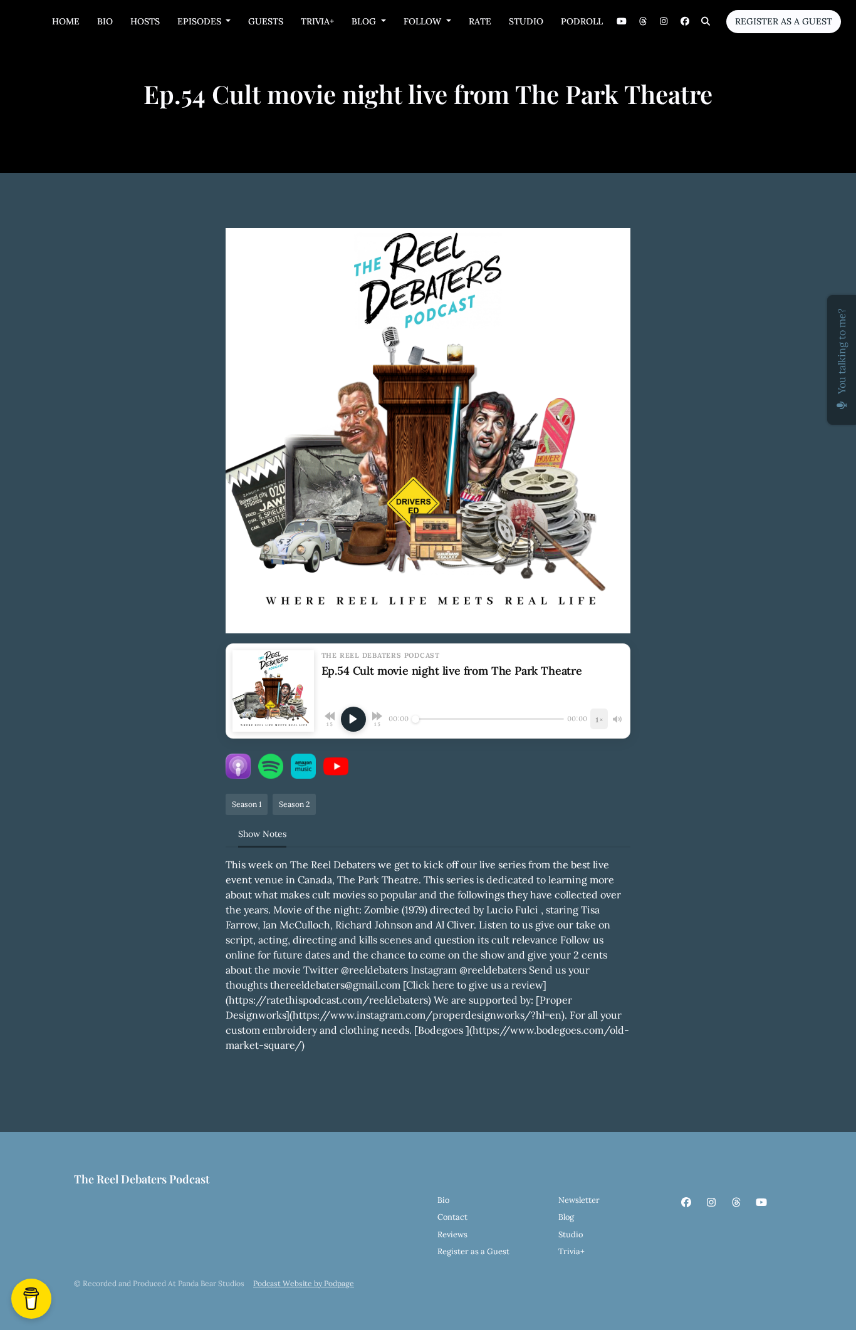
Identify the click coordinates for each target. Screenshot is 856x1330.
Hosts (145, 21)
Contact (452, 1217)
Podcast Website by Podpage (303, 1283)
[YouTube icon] (761, 1202)
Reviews (452, 1234)
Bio (105, 21)
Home (66, 21)
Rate (480, 21)
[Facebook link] (685, 21)
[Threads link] (643, 21)
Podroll (582, 21)
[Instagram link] (664, 21)
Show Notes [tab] (262, 833)
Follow (424, 21)
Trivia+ (317, 21)
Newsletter (579, 1200)
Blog (365, 21)
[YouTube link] (622, 21)
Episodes (200, 21)
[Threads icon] (736, 1202)
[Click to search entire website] (706, 21)
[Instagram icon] (711, 1202)
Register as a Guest (783, 21)
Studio (526, 21)
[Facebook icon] (686, 1202)
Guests (265, 21)
